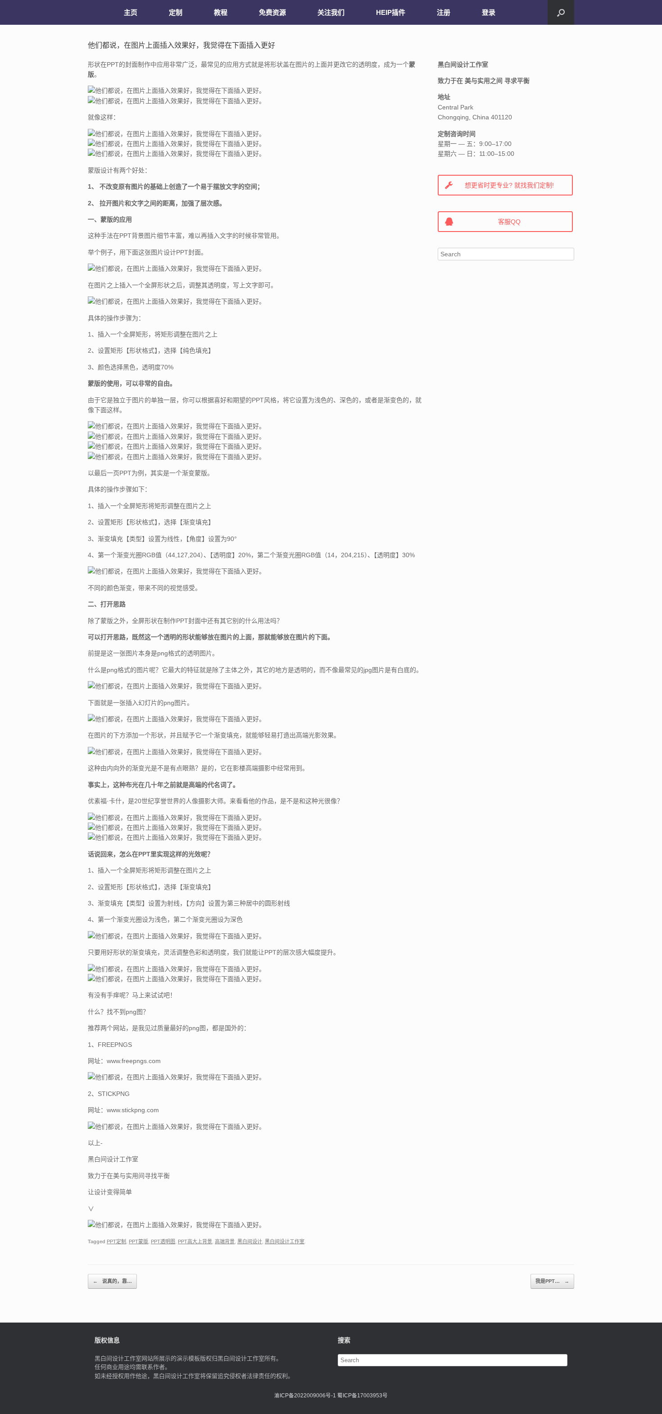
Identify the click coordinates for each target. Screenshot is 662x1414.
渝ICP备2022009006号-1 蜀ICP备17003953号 (331, 1395)
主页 (130, 12)
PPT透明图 (163, 1241)
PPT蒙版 (138, 1241)
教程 (220, 12)
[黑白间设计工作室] (94, 12)
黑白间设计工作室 (284, 1241)
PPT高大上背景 (195, 1241)
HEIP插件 (390, 12)
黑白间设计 (249, 1241)
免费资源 (272, 12)
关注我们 (331, 12)
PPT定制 (116, 1241)
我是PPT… (552, 1281)
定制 (175, 12)
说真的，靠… (112, 1281)
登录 (488, 12)
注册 (443, 12)
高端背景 (225, 1241)
